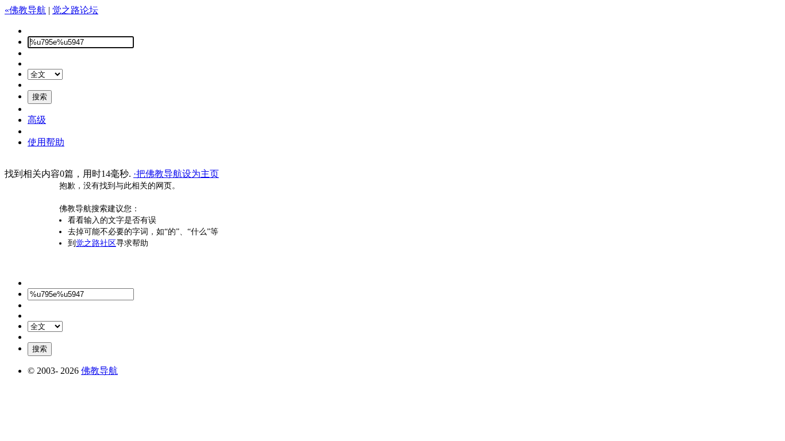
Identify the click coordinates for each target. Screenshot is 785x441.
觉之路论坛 (75, 10)
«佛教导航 (25, 10)
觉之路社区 (96, 243)
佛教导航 (99, 371)
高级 (37, 120)
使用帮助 (46, 142)
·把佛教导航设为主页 (176, 174)
